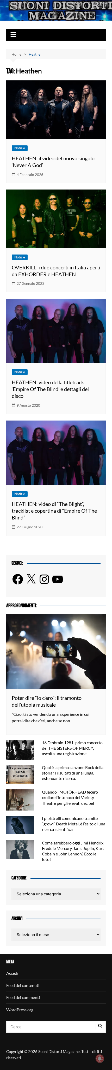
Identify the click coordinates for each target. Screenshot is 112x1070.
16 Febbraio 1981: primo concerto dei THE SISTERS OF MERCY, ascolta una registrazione (72, 748)
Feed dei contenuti (22, 985)
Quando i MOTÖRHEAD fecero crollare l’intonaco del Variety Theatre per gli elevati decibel (70, 797)
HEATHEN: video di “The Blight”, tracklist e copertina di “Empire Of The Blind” (54, 511)
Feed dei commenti (23, 997)
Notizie (19, 148)
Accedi (12, 973)
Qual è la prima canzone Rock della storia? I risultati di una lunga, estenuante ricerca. (72, 773)
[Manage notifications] (100, 1058)
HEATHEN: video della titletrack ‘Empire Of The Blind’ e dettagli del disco (50, 389)
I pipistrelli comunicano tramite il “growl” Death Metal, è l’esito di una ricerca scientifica (73, 824)
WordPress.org (19, 1009)
